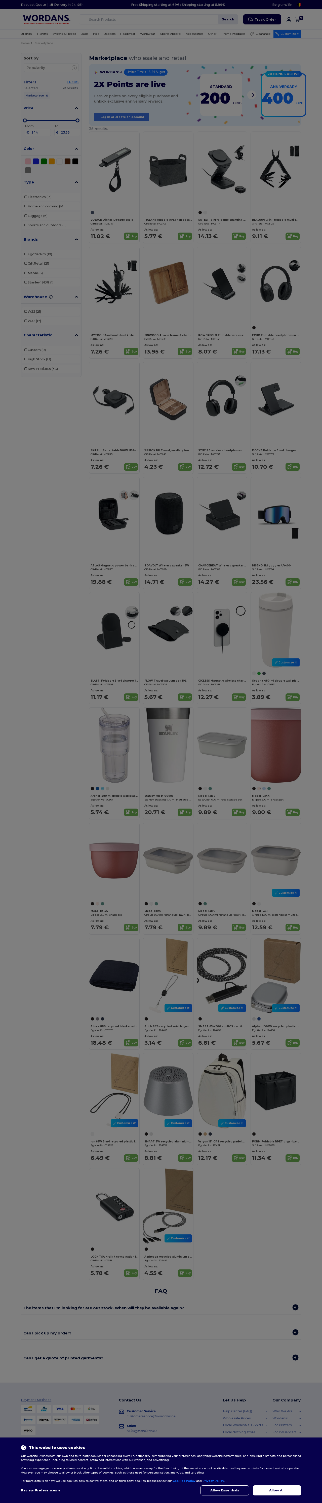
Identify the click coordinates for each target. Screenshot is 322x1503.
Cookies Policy (184, 1481)
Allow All (277, 1490)
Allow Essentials (224, 1490)
